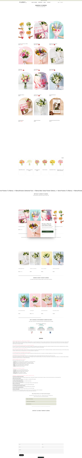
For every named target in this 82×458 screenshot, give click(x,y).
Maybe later (43, 234)
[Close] (53, 221)
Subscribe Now (48, 231)
